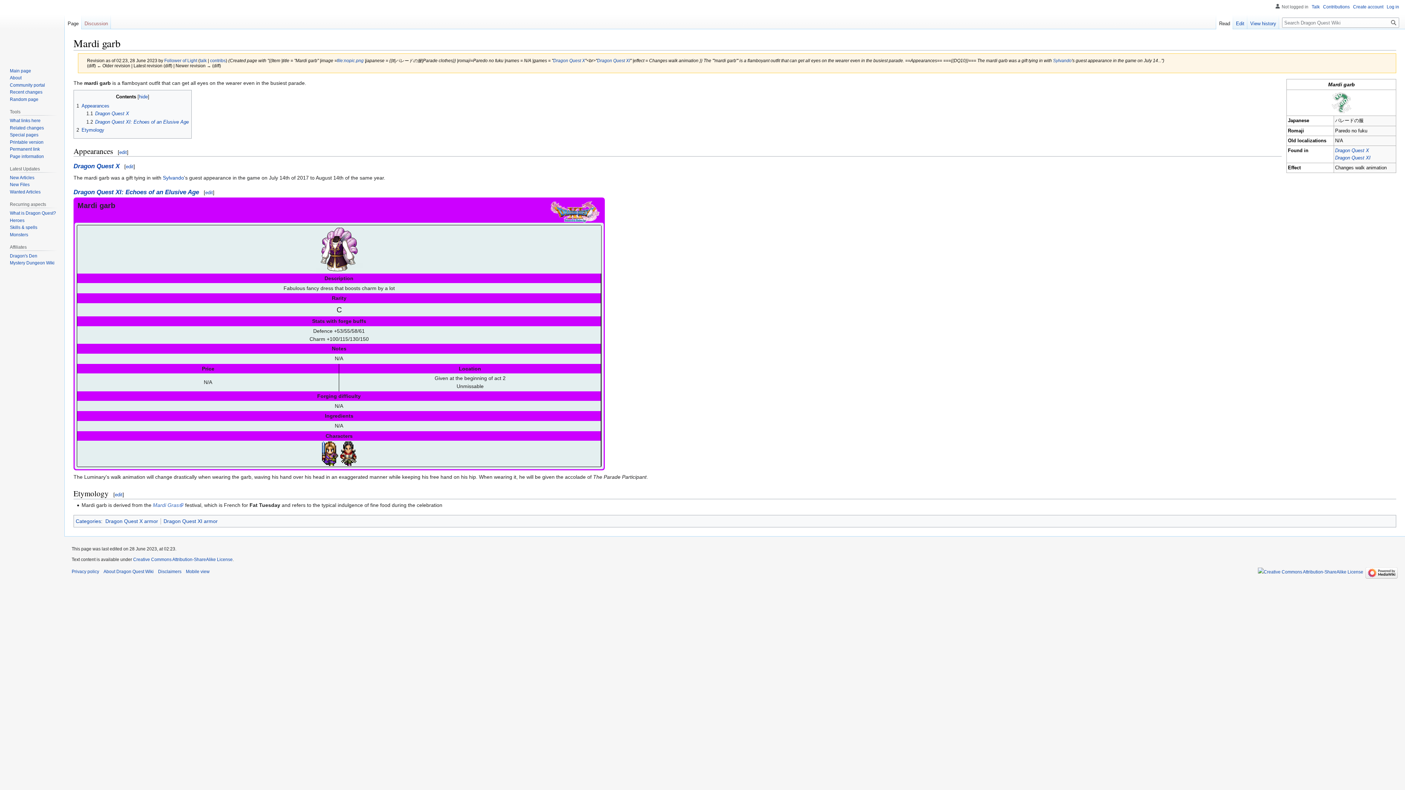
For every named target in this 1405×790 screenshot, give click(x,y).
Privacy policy (85, 571)
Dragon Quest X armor (131, 521)
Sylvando (1062, 60)
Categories (88, 521)
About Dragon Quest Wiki (129, 571)
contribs (218, 60)
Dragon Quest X (569, 60)
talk (203, 60)
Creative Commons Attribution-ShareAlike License (183, 559)
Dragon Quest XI (613, 60)
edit (123, 152)
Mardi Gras (166, 505)
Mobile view (198, 571)
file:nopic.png (350, 60)
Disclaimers (169, 571)
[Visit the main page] (32, 29)
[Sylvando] (348, 453)
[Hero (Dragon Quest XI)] (330, 453)
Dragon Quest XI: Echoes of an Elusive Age (136, 192)
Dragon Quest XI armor (191, 521)
